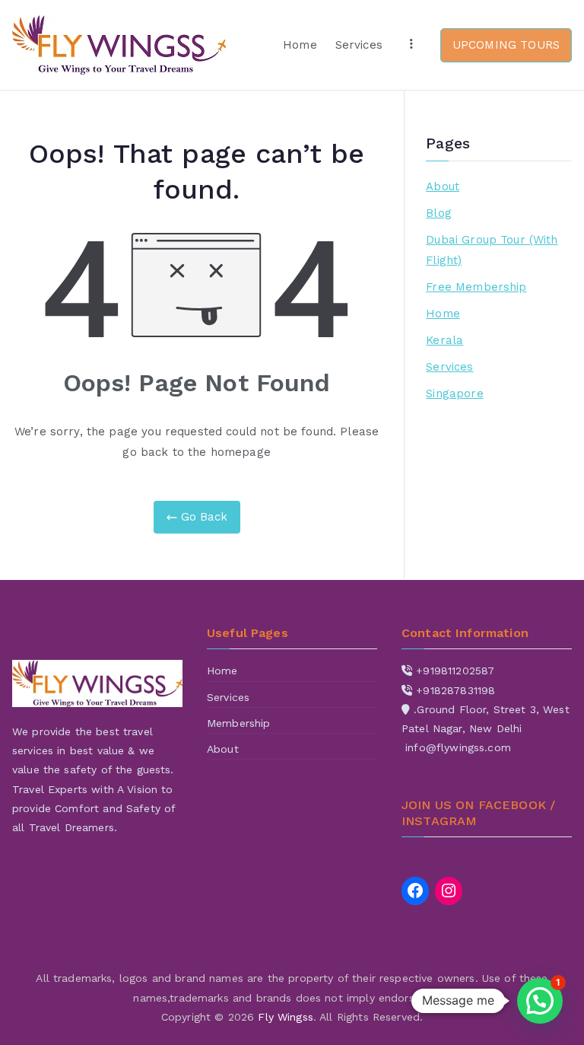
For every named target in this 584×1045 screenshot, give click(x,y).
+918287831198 (455, 690)
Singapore (454, 393)
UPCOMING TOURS (506, 45)
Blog (439, 213)
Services (358, 45)
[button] (540, 1001)
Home (300, 45)
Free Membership (476, 287)
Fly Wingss (285, 1017)
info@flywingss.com (458, 747)
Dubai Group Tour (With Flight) (491, 250)
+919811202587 (455, 670)
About (442, 186)
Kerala (444, 340)
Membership (239, 723)
